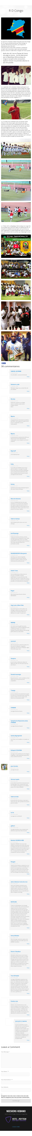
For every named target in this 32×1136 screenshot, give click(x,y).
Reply (28, 376)
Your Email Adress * (6, 1079)
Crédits (18, 1126)
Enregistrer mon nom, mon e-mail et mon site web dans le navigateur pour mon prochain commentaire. (15, 1096)
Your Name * (4, 1071)
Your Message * (5, 1052)
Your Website (4, 1087)
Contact (14, 1126)
